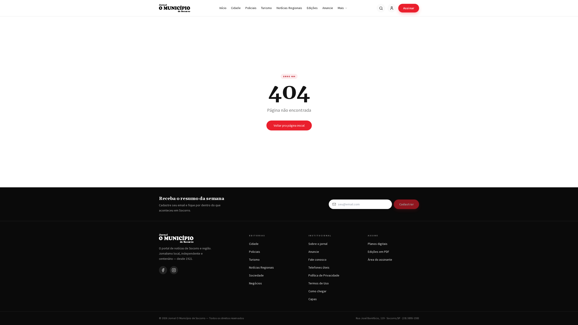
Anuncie (327, 8)
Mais (341, 8)
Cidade (235, 8)
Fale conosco (317, 260)
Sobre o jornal (317, 244)
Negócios (255, 283)
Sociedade (256, 275)
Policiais (251, 8)
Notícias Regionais (289, 8)
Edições (312, 8)
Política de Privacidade (323, 275)
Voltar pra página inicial (289, 125)
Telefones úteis (318, 267)
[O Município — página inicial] (174, 8)
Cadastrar (406, 204)
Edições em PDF (378, 252)
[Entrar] (391, 8)
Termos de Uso (318, 283)
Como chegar (317, 291)
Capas (312, 299)
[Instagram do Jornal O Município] (174, 270)
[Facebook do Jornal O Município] (163, 270)
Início (222, 8)
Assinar (408, 8)
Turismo (266, 8)
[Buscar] (381, 8)
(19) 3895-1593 (410, 318)
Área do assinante (380, 260)
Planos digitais (377, 244)
